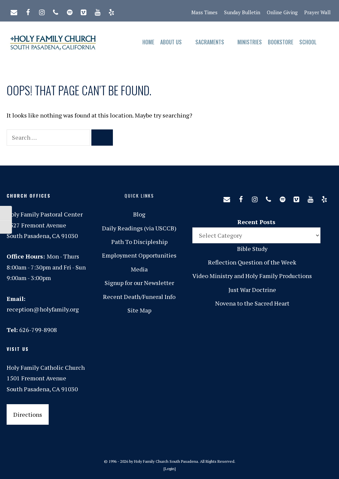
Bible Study (252, 249)
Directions (27, 414)
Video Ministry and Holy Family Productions (252, 276)
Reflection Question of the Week (252, 262)
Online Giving (282, 12)
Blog (139, 214)
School (307, 42)
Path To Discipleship (139, 242)
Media (139, 269)
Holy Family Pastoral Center (45, 214)
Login (169, 468)
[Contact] (14, 11)
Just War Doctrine (252, 290)
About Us (171, 42)
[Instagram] (41, 11)
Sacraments (209, 42)
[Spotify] (69, 11)
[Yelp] (111, 11)
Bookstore (280, 42)
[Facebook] (27, 11)
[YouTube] (97, 11)
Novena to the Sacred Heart (252, 303)
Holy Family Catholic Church (46, 367)
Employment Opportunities (139, 255)
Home (148, 42)
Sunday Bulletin (242, 12)
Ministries (249, 42)
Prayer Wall (317, 12)
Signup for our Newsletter (139, 283)
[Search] (102, 137)
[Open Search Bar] (325, 42)
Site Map (139, 310)
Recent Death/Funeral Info (139, 297)
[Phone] (55, 11)
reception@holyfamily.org (43, 309)
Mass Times (204, 12)
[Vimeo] (83, 11)
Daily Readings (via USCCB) (139, 228)
